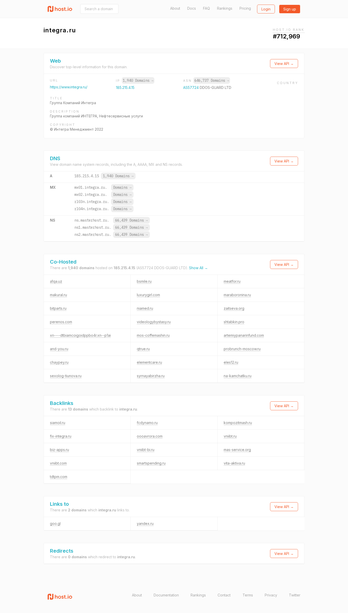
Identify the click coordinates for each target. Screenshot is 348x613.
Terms (248, 595)
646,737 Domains (211, 80)
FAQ (206, 8)
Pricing (245, 8)
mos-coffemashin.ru (153, 335)
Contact (224, 595)
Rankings (224, 8)
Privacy (271, 595)
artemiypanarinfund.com (244, 335)
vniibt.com (58, 463)
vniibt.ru (230, 436)
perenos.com (61, 322)
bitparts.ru (58, 308)
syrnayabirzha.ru (151, 376)
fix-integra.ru (60, 436)
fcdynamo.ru (147, 422)
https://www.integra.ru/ (68, 87)
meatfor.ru (232, 281)
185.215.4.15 (125, 87)
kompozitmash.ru (238, 422)
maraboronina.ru (237, 295)
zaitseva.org (234, 308)
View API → (284, 63)
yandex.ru (145, 523)
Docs (191, 8)
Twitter (294, 595)
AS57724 (191, 87)
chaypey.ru (59, 362)
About (175, 8)
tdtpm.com (58, 476)
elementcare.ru (149, 362)
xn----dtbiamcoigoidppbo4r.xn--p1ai (80, 335)
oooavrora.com (150, 436)
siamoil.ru (57, 422)
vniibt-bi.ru (145, 449)
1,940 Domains (138, 80)
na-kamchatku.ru (237, 376)
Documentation (166, 595)
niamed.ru (145, 308)
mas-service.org (237, 449)
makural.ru (58, 295)
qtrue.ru (143, 349)
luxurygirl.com (148, 295)
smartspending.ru (151, 463)
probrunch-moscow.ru (242, 349)
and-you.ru (59, 349)
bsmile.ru (144, 281)
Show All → (198, 268)
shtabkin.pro (234, 322)
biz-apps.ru (59, 449)
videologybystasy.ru (154, 322)
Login (266, 9)
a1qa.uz (56, 281)
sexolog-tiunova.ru (66, 376)
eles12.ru (231, 362)
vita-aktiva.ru (234, 463)
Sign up (289, 9)
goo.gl (55, 523)
